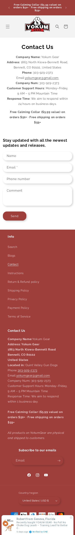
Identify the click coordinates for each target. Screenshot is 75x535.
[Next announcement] (66, 7)
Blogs (11, 255)
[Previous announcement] (9, 7)
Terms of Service (19, 316)
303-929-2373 (27, 370)
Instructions (15, 273)
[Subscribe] (59, 460)
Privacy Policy (17, 299)
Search (12, 247)
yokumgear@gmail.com (42, 78)
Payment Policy (18, 307)
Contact (13, 264)
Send (14, 216)
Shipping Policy (18, 290)
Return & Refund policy (23, 281)
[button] (7, 26)
